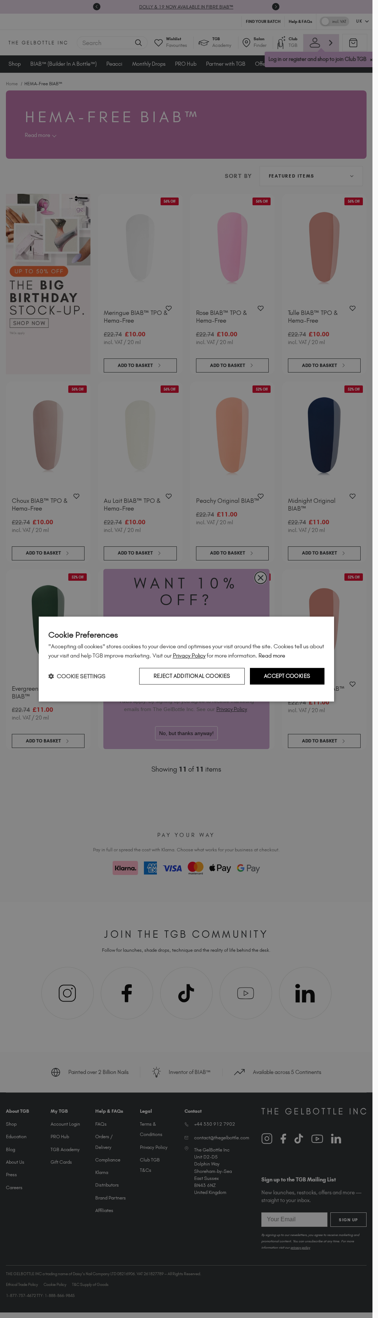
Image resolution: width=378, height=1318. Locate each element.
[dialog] (186, 659)
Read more (271, 655)
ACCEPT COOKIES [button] (287, 676)
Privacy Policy (189, 655)
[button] (77, 676)
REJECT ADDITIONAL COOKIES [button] (192, 676)
